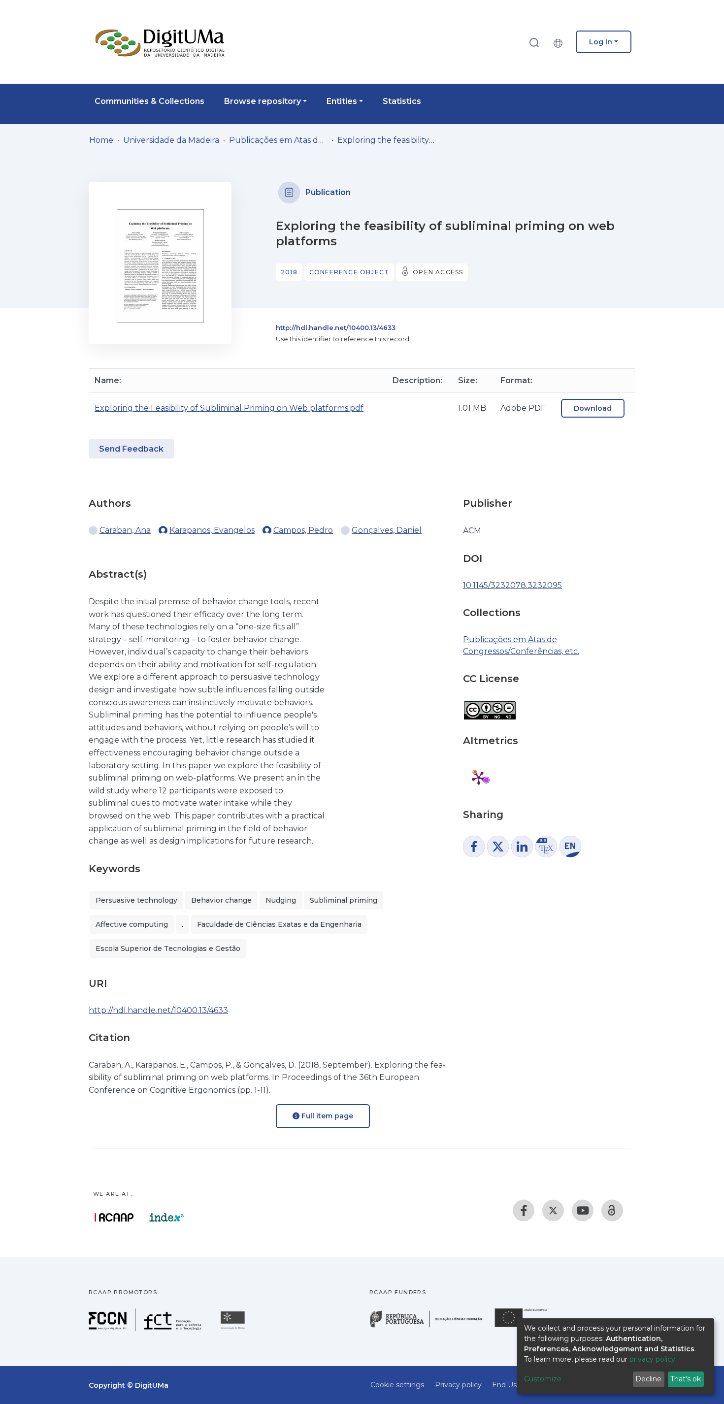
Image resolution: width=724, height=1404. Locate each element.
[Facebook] (523, 1210)
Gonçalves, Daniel (387, 530)
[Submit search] (534, 42)
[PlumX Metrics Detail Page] (478, 777)
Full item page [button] (326, 1115)
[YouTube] (582, 1210)
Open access (438, 272)
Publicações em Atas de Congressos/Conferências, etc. (278, 140)
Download (593, 408)
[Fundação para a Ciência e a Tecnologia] (146, 1328)
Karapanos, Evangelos (212, 530)
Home (101, 140)
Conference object (349, 272)
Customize (542, 1378)
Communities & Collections (149, 101)
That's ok (685, 1378)
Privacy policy (458, 1384)
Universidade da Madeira (171, 140)
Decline (648, 1378)
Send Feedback (131, 449)
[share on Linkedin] (522, 846)
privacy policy (652, 1359)
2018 (289, 272)
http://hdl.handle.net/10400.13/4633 (335, 327)
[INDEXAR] (166, 1217)
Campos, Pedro (303, 530)
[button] (560, 41)
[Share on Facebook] (474, 846)
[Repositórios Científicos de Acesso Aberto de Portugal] (114, 1217)
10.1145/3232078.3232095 (512, 585)
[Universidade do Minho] (234, 1328)
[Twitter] (553, 1210)
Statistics (402, 101)
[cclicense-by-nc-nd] (489, 705)
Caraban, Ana (125, 530)
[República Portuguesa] (431, 1326)
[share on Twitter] (498, 846)
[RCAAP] (612, 1210)
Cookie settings (397, 1384)
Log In (600, 41)
